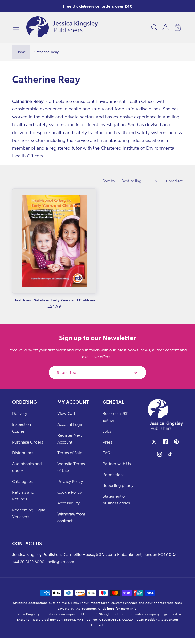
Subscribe (66, 372)
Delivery (19, 413)
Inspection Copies (21, 427)
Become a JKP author (116, 416)
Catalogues (22, 481)
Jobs (107, 431)
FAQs (107, 452)
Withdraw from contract (71, 517)
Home (21, 52)
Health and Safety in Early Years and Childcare (54, 300)
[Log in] (165, 27)
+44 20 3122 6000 (28, 561)
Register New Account (69, 438)
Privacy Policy (70, 481)
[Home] (62, 27)
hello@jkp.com (60, 561)
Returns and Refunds (23, 495)
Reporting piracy (118, 485)
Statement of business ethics (116, 499)
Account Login (70, 424)
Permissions (113, 474)
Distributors (22, 452)
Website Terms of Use (71, 467)
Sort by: (110, 180)
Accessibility (68, 503)
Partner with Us (117, 463)
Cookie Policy (69, 492)
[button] (16, 27)
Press (107, 442)
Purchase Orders (27, 442)
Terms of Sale (69, 452)
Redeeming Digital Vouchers (29, 513)
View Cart (66, 413)
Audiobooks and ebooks (27, 467)
